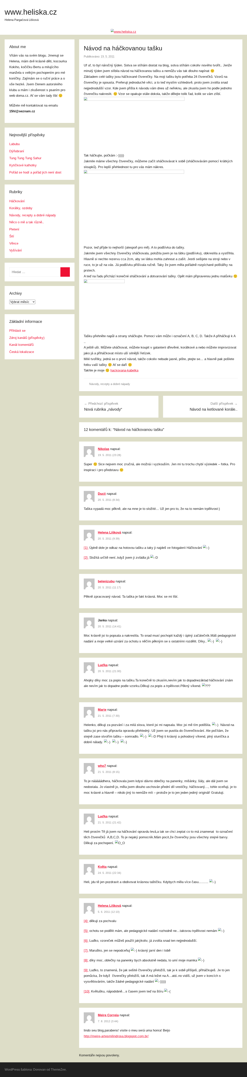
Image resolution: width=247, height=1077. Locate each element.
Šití (11, 236)
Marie (102, 710)
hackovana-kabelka (124, 370)
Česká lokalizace (21, 352)
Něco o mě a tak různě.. (26, 222)
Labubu (14, 144)
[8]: (86, 960)
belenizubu (106, 581)
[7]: (86, 950)
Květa (102, 867)
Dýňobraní (16, 151)
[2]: (86, 557)
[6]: (86, 940)
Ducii (102, 494)
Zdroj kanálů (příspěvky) (27, 338)
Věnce (13, 243)
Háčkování (17, 201)
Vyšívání (15, 250)
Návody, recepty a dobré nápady (109, 384)
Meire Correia (108, 1015)
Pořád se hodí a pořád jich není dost (35, 172)
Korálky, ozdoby (20, 208)
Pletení (14, 229)
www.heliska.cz (31, 12)
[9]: (86, 970)
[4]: (86, 921)
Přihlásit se (17, 330)
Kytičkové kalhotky (23, 165)
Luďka (102, 665)
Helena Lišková (109, 532)
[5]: (86, 931)
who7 (102, 766)
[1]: (86, 548)
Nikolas (103, 449)
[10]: (87, 991)
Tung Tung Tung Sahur (25, 158)
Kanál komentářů (21, 345)
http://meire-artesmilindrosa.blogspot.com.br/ (116, 1036)
